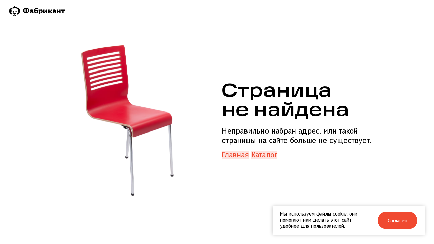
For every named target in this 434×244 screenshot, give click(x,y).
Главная (235, 155)
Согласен (397, 220)
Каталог (264, 155)
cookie (340, 214)
